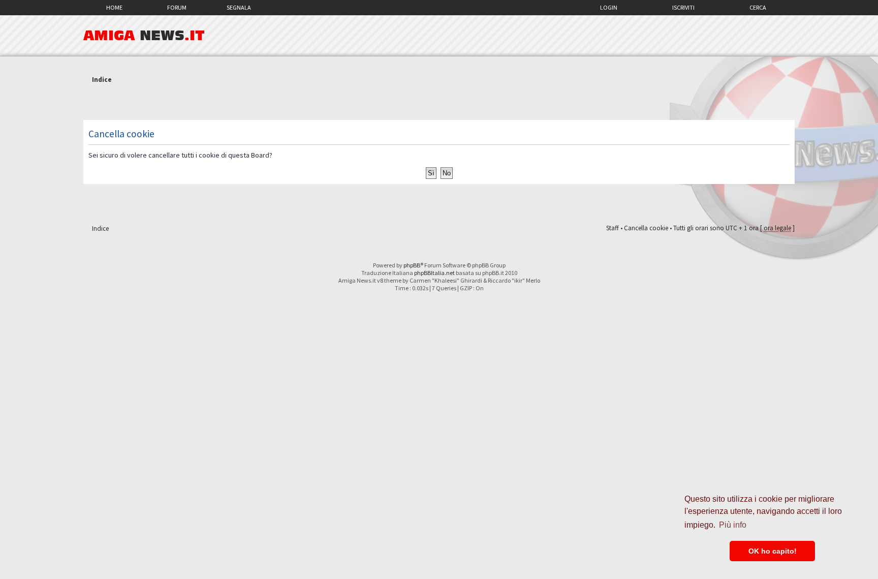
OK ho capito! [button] (772, 551)
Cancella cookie (646, 228)
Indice (102, 79)
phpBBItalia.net (434, 273)
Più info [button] (732, 525)
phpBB (411, 265)
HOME (114, 7)
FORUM (176, 7)
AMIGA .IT (144, 35)
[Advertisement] (439, 103)
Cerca (757, 7)
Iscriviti (683, 7)
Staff (612, 228)
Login (608, 7)
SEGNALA (239, 7)
